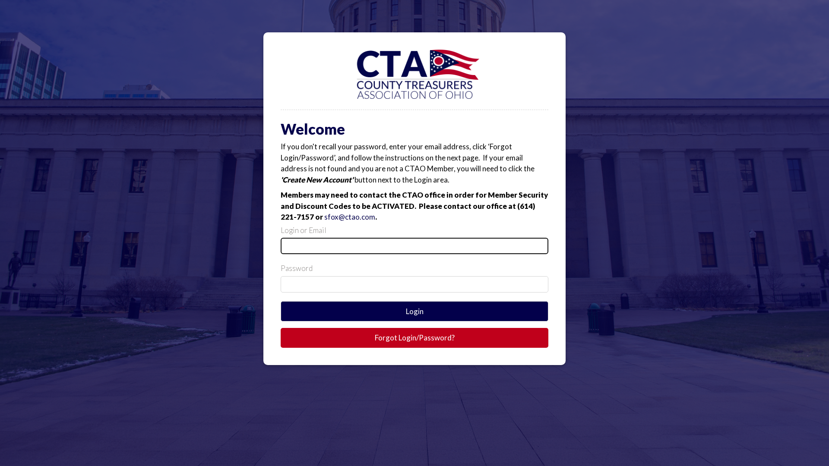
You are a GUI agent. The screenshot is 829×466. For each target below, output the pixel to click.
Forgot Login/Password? (415, 337)
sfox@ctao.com (349, 216)
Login (415, 311)
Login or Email (303, 230)
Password (297, 268)
